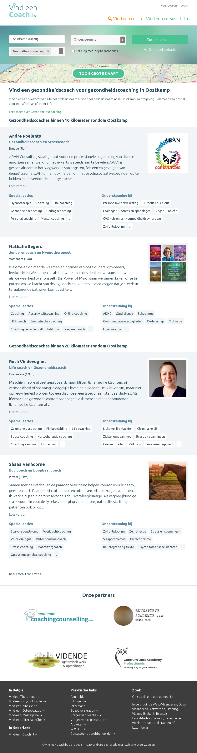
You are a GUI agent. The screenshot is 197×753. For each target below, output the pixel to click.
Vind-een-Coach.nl (21, 734)
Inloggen (77, 701)
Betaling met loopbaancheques (96, 51)
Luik (156, 723)
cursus (161, 18)
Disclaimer (116, 744)
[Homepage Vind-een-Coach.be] (37, 10)
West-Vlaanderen (165, 704)
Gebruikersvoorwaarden (140, 744)
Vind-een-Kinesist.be (23, 706)
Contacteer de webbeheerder (91, 733)
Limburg (172, 709)
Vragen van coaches (84, 715)
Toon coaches (160, 39)
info (184, 18)
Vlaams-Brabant (143, 713)
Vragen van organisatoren (88, 719)
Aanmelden (78, 696)
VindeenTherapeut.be (24, 696)
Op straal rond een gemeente (152, 696)
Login (184, 5)
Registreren (168, 5)
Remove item (48, 51)
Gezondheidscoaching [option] (27, 51)
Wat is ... (76, 729)
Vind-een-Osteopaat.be (25, 710)
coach (127, 18)
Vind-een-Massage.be (24, 715)
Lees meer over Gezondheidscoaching (35, 112)
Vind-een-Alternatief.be (25, 719)
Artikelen (77, 724)
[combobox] (98, 41)
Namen (166, 723)
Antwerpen (157, 709)
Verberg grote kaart (98, 77)
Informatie (78, 706)
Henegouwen (173, 718)
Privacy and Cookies (96, 744)
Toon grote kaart (98, 73)
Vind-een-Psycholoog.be (26, 701)
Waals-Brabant (142, 723)
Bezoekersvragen (83, 710)
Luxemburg (140, 727)
